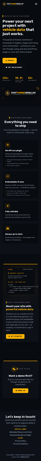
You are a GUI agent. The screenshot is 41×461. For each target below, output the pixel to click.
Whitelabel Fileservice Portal (20, 432)
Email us (21, 391)
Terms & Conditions (20, 444)
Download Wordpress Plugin (20, 435)
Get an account (15, 67)
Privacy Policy (20, 441)
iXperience (25, 457)
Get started (16, 336)
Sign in (11, 60)
